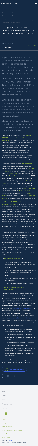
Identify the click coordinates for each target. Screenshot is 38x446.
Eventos (4, 408)
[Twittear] (8, 376)
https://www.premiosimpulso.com (22, 308)
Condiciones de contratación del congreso (12, 430)
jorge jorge (7, 47)
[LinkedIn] (16, 413)
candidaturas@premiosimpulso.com (20, 318)
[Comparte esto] (4, 376)
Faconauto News (7, 404)
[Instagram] (13, 413)
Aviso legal (4, 423)
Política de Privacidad (7, 426)
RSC (3, 400)
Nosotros (5, 391)
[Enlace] (9, 3)
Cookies (3, 419)
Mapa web (4, 433)
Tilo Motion (10, 440)
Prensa (4, 395)
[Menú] (36, 3)
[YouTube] (9, 413)
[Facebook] (3, 413)
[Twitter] (6, 413)
